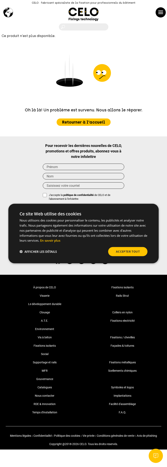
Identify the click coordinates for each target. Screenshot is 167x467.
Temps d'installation (44, 412)
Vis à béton (45, 337)
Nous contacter (44, 395)
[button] (38, 251)
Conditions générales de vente (115, 435)
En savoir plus (50, 240)
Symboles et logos (122, 387)
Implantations (122, 395)
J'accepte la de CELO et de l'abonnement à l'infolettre (79, 197)
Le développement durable (44, 304)
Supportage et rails (45, 362)
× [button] (152, 208)
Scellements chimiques (122, 370)
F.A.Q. (122, 412)
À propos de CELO (44, 287)
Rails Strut (122, 295)
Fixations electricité (122, 320)
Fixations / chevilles (122, 337)
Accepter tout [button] (128, 251)
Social (44, 354)
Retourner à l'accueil (83, 122)
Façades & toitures (122, 345)
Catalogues (44, 387)
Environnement (44, 329)
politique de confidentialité (78, 195)
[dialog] (83, 233)
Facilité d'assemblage (122, 404)
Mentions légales (20, 435)
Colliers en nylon (122, 312)
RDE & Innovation (45, 404)
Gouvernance (44, 379)
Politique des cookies (67, 435)
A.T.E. (44, 320)
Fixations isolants (122, 287)
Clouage (45, 312)
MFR (45, 370)
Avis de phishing (147, 435)
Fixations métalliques (122, 362)
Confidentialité (42, 435)
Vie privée (88, 435)
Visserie (44, 295)
